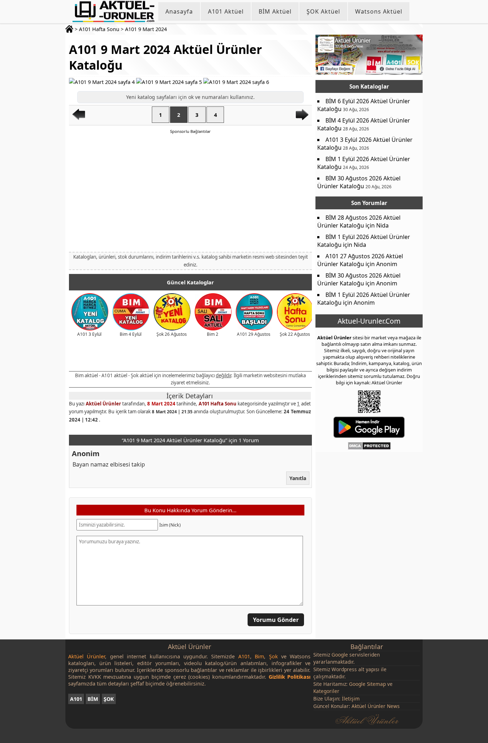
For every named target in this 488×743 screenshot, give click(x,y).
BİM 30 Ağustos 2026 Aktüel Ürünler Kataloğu (358, 182)
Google (340, 654)
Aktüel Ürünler (103, 403)
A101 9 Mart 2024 (146, 29)
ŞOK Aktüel (323, 11)
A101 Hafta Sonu (99, 29)
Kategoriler (326, 691)
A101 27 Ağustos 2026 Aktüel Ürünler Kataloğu (360, 260)
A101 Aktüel (226, 11)
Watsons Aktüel (378, 11)
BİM (93, 698)
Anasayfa (179, 11)
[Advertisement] (190, 192)
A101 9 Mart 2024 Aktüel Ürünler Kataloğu (165, 57)
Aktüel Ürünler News (376, 706)
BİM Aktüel (275, 11)
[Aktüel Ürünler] (113, 11)
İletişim (351, 698)
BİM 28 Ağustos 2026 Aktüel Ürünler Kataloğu (358, 221)
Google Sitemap (367, 683)
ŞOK (109, 698)
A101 (76, 698)
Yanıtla (297, 477)
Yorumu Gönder (276, 620)
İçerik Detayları (189, 396)
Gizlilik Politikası (290, 676)
